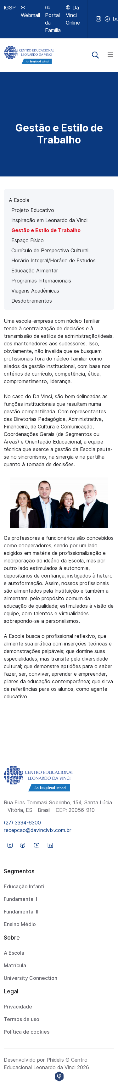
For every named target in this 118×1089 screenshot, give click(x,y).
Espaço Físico (27, 240)
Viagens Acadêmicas (35, 291)
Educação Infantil (25, 887)
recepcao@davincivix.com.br (37, 830)
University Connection (30, 978)
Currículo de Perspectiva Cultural (49, 251)
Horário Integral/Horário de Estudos (53, 261)
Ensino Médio (20, 924)
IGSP (10, 8)
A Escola (19, 200)
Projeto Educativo (32, 210)
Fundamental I (20, 899)
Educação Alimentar (34, 271)
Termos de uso (21, 1019)
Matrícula (15, 966)
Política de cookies (26, 1032)
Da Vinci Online (73, 15)
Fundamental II (21, 912)
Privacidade (18, 1007)
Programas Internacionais (41, 281)
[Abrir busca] (95, 55)
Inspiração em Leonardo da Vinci (49, 220)
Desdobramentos (31, 301)
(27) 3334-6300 (22, 823)
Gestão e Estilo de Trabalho (46, 230)
